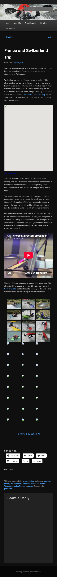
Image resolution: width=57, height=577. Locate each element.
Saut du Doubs (10, 288)
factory (7, 483)
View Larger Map (10, 173)
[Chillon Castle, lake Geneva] (43, 391)
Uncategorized (28, 481)
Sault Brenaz (40, 483)
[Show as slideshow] (28, 434)
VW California (10, 28)
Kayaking (43, 23)
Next (50, 37)
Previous (8, 37)
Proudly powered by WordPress (28, 571)
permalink (8, 488)
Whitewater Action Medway (34, 94)
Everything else (30, 23)
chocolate (47, 481)
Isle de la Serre (17, 483)
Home (7, 23)
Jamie (30, 486)
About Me (17, 23)
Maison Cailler (29, 483)
